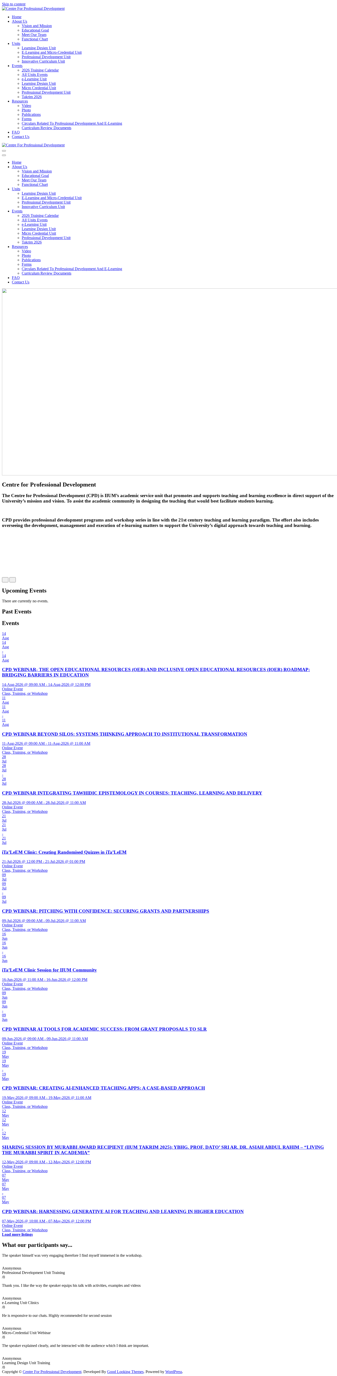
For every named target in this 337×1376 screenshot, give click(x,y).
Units (16, 43)
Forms (27, 119)
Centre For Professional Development (52, 1372)
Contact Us (20, 137)
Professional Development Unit (46, 57)
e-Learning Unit (34, 79)
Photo (26, 110)
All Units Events (35, 74)
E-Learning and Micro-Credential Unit (52, 52)
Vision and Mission (37, 26)
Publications (31, 114)
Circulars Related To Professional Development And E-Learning (72, 123)
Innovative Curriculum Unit (43, 61)
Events (17, 66)
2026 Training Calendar (40, 70)
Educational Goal (35, 30)
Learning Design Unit (39, 48)
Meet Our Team (34, 35)
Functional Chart (35, 39)
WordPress (173, 1372)
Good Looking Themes (125, 1372)
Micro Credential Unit (39, 88)
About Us (19, 21)
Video (26, 106)
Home (16, 17)
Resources (20, 101)
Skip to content (13, 4)
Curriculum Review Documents (46, 128)
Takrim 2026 (32, 97)
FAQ (16, 132)
